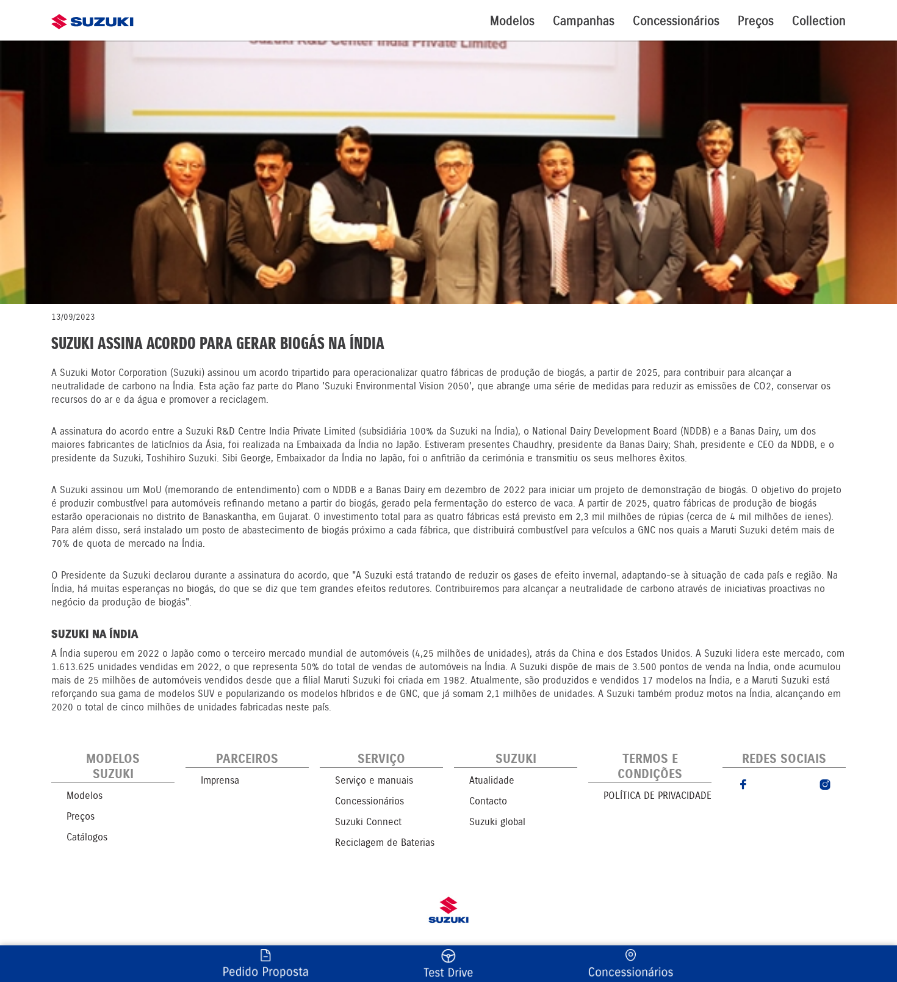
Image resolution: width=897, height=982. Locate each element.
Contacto (488, 801)
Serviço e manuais (374, 780)
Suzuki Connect (368, 822)
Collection (819, 21)
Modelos (512, 21)
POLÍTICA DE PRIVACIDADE (657, 795)
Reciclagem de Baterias (384, 842)
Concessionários (676, 21)
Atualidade (491, 780)
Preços (756, 21)
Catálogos (87, 837)
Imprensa (220, 780)
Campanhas (583, 21)
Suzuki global (497, 822)
